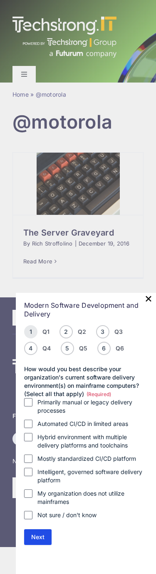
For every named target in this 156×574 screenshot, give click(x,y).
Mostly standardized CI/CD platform (86, 458)
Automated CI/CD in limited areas (82, 423)
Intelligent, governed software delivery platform (89, 476)
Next (38, 536)
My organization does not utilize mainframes (80, 497)
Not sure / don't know (67, 514)
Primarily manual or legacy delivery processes (84, 406)
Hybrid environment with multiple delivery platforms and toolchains (82, 441)
